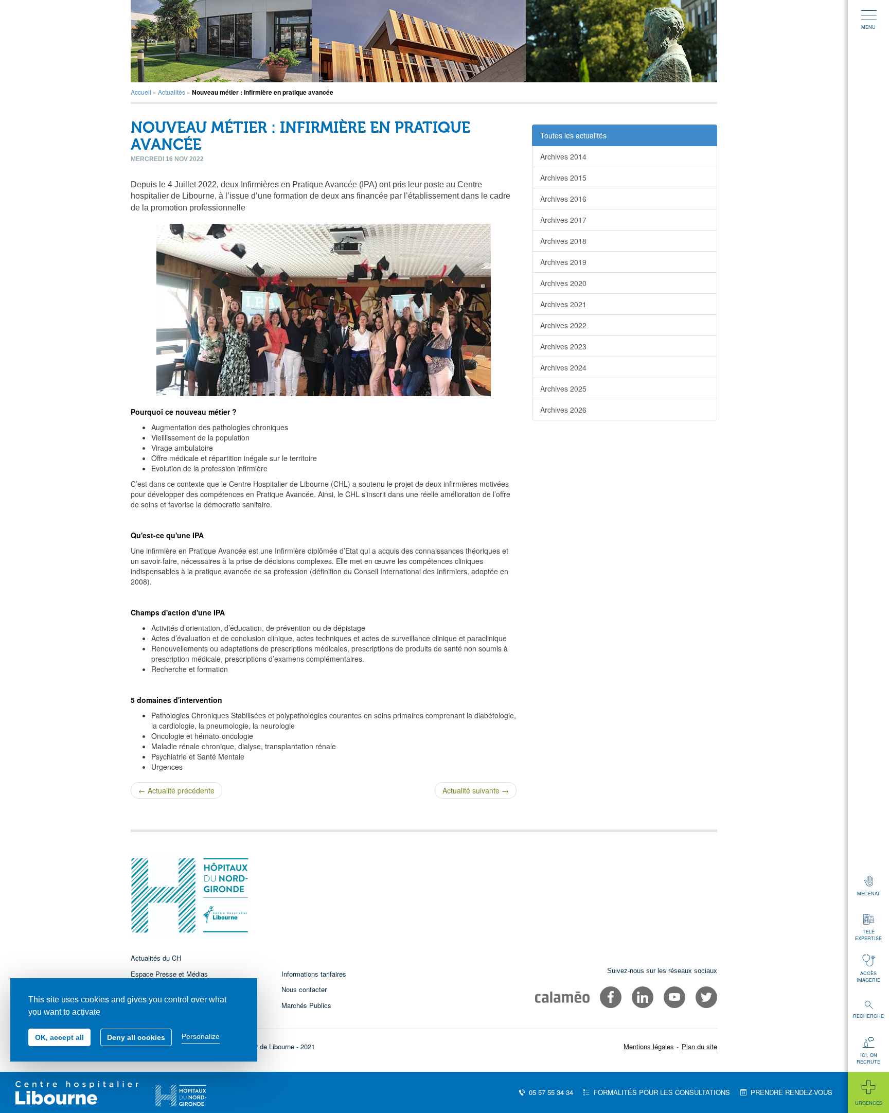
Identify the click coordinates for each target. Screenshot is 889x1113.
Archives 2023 (563, 346)
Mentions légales (649, 1046)
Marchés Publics (306, 1005)
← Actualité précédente (176, 790)
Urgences (868, 1103)
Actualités (171, 91)
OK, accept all (59, 1037)
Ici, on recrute (868, 1058)
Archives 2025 (563, 388)
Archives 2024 (563, 367)
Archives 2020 (563, 283)
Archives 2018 (563, 241)
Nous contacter (304, 989)
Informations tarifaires (313, 974)
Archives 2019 (563, 262)
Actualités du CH (156, 958)
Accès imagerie (868, 976)
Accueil (141, 91)
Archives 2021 (563, 304)
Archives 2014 (563, 156)
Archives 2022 (563, 325)
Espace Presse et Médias (169, 974)
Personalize (201, 1036)
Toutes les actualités (573, 135)
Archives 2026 (563, 409)
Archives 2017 (563, 220)
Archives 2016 (563, 198)
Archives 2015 (563, 177)
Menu (868, 27)
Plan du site (699, 1046)
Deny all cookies (136, 1037)
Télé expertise (868, 935)
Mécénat (868, 893)
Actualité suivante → (475, 790)
